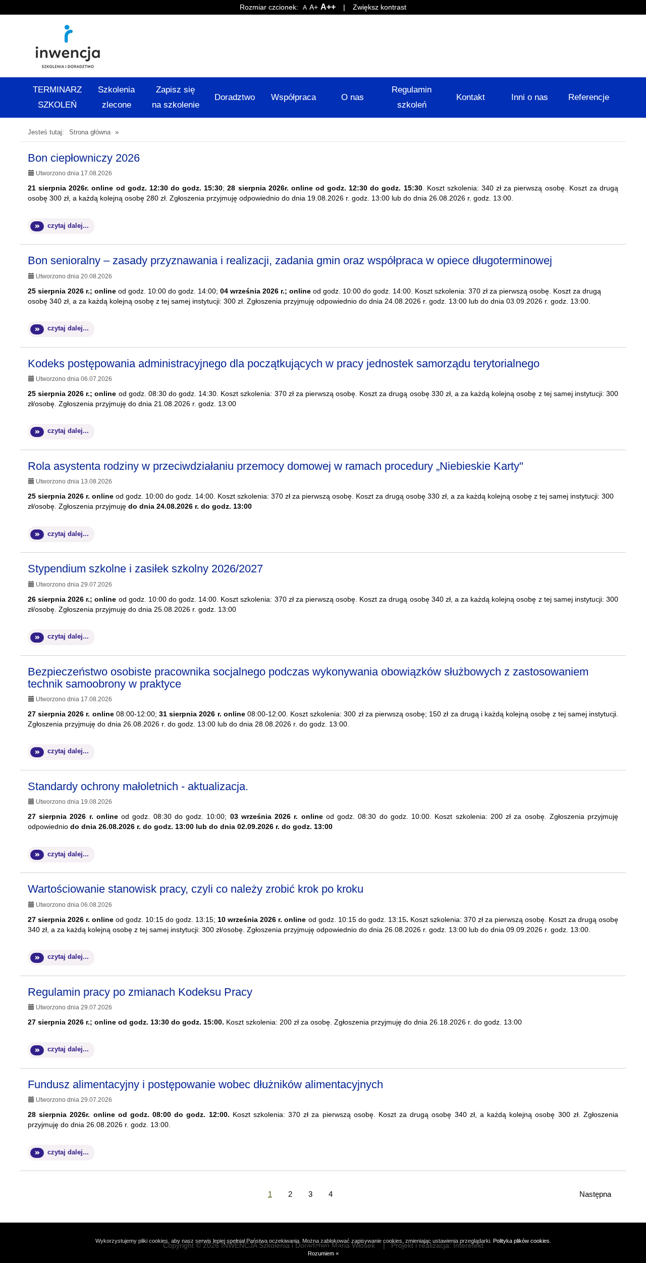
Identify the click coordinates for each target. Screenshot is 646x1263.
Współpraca (293, 97)
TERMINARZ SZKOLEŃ (57, 97)
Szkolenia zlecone (116, 97)
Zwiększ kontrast (379, 7)
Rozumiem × (323, 1253)
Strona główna (90, 132)
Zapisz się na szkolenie (175, 97)
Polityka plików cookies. (522, 1241)
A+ (313, 7)
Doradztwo (234, 97)
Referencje (588, 97)
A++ (328, 7)
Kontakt (470, 97)
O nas (352, 97)
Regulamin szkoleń (412, 97)
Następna (595, 1194)
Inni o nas (529, 97)
